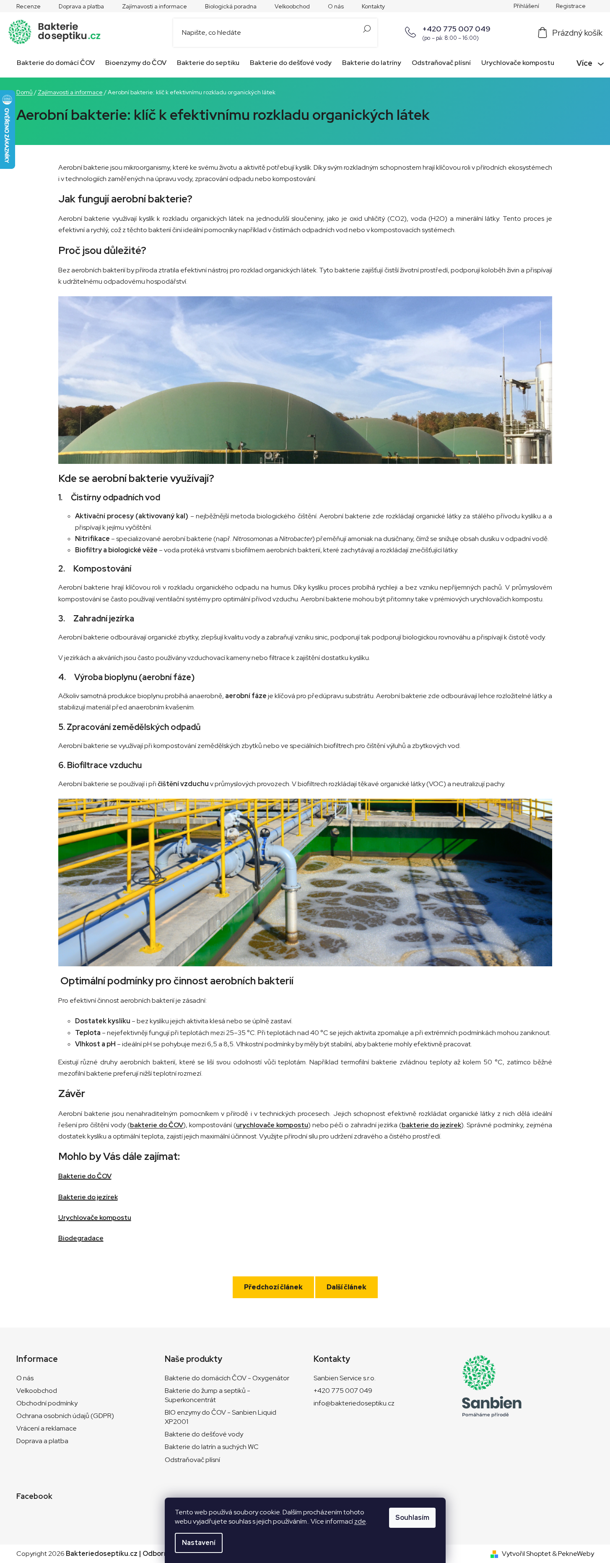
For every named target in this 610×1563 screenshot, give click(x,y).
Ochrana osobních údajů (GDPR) (65, 1415)
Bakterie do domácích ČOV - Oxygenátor (227, 1378)
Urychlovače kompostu (94, 1217)
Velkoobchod (292, 6)
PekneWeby (576, 1553)
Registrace (571, 6)
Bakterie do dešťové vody (204, 1434)
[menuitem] (54, 63)
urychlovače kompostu (272, 1124)
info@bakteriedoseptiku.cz (354, 1403)
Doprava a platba (81, 6)
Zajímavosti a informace (154, 6)
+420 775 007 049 (456, 29)
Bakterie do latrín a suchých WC (212, 1446)
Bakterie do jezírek (88, 1197)
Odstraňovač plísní (192, 1459)
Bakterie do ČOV (85, 1176)
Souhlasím (412, 1517)
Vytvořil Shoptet (526, 1553)
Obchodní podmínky (47, 1403)
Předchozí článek (273, 1287)
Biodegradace (81, 1238)
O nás (336, 6)
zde (360, 1521)
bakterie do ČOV (157, 1124)
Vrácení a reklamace (46, 1428)
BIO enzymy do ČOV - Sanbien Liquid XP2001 (220, 1417)
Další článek (346, 1287)
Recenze (28, 6)
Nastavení (198, 1542)
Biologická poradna (231, 6)
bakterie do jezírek (432, 1124)
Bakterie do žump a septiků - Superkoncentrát (207, 1395)
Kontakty (373, 6)
